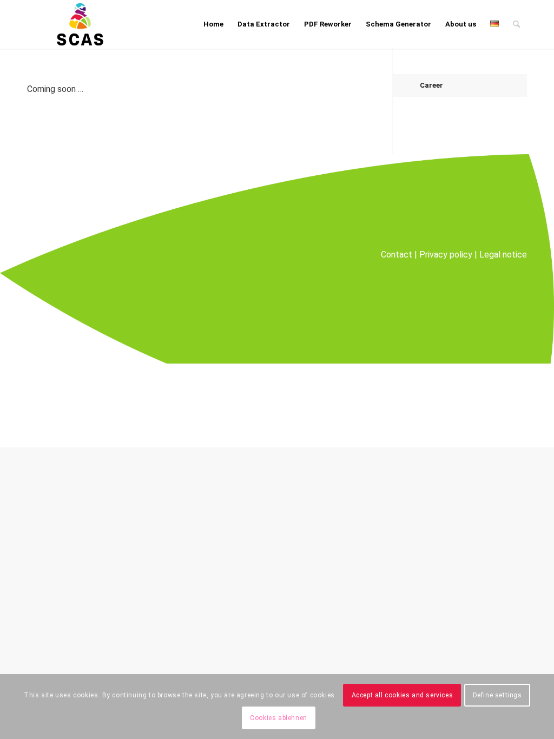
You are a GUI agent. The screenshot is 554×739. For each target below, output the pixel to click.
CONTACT (368, 405)
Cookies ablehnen (278, 718)
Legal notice (503, 254)
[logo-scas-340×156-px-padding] (80, 24)
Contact (396, 254)
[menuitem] (213, 24)
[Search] (516, 24)
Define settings (497, 695)
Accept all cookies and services (402, 695)
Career (431, 85)
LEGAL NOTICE (424, 405)
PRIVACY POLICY (493, 405)
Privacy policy (445, 254)
